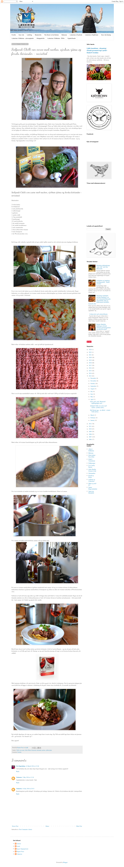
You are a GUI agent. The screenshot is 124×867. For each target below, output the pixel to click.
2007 (90, 437)
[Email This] (33, 748)
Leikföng (29, 35)
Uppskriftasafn (72, 38)
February (93, 418)
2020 (90, 357)
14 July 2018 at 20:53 (28, 788)
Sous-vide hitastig (106, 35)
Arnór (18, 846)
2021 (90, 355)
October (92, 383)
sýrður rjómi (49, 750)
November (93, 381)
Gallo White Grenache (30, 750)
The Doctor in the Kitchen (51, 35)
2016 (90, 368)
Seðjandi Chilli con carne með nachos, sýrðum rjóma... (98, 406)
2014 (90, 373)
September (93, 386)
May (91, 397)
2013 (90, 376)
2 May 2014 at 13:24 (28, 777)
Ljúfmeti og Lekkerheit (91, 480)
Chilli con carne (20, 750)
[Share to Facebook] (38, 748)
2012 (90, 424)
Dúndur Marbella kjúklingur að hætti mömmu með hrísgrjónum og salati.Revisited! (103, 326)
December (93, 378)
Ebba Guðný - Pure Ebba (92, 456)
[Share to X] (36, 748)
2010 (90, 429)
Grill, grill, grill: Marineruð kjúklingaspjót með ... (97, 402)
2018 (90, 363)
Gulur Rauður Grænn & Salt (92, 470)
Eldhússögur (91, 463)
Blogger (65, 862)
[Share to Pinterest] (40, 748)
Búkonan (90, 453)
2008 (90, 434)
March (92, 415)
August (92, 389)
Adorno (19, 844)
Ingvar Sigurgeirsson (22, 849)
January (92, 420)
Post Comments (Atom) (25, 829)
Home (47, 826)
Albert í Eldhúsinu (91, 450)
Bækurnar (64, 35)
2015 (90, 371)
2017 (90, 365)
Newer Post (15, 826)
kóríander (39, 750)
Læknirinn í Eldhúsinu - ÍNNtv (56, 38)
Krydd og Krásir (91, 476)
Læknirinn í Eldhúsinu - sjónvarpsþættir (23, 38)
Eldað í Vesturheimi (91, 460)
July (91, 391)
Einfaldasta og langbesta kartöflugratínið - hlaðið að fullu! (103, 282)
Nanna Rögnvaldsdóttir (92, 488)
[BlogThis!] (35, 748)
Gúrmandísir (91, 473)
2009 (90, 431)
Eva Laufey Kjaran (91, 466)
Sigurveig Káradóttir (91, 492)
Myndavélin (38, 35)
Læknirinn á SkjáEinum (91, 35)
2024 (90, 349)
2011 (90, 426)
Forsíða (14, 35)
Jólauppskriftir (41, 38)
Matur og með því (92, 484)
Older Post (79, 826)
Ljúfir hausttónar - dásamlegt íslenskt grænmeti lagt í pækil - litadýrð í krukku (97, 50)
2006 (90, 439)
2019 (90, 360)
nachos (43, 750)
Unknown (19, 777)
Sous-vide (21, 35)
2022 (90, 352)
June (91, 394)
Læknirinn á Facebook (76, 35)
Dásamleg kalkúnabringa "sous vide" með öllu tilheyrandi (103, 267)
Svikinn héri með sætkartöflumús (98, 314)
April (92, 399)
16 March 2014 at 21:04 (32, 766)
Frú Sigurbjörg (20, 766)
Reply (17, 771)
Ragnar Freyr (20, 851)
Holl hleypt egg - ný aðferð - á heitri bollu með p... (100, 411)
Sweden (19, 752)
